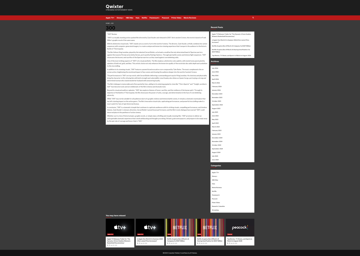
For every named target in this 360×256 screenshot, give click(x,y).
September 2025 (217, 105)
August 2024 (216, 152)
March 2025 (216, 127)
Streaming (215, 210)
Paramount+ (155, 18)
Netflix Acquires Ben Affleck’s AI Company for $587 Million (231, 46)
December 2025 (217, 94)
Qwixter (114, 6)
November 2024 (217, 141)
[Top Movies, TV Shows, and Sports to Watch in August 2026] (240, 228)
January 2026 (216, 90)
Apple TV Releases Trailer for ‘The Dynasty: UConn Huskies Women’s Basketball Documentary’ (231, 35)
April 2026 (215, 79)
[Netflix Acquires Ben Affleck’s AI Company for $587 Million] (180, 228)
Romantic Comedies (218, 206)
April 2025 (215, 123)
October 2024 (216, 145)
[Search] (253, 17)
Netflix (144, 18)
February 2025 (217, 130)
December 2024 (217, 138)
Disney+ (120, 18)
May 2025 (215, 119)
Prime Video (176, 18)
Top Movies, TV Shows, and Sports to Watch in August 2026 (231, 55)
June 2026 (215, 72)
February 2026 (217, 86)
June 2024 (215, 160)
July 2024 (215, 156)
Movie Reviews (190, 18)
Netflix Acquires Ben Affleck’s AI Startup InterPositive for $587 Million (231, 51)
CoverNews (184, 253)
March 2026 (216, 83)
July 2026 (215, 68)
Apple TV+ (110, 18)
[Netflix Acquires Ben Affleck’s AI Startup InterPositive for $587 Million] (210, 228)
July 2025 (215, 112)
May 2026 (215, 75)
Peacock (165, 18)
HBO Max (129, 18)
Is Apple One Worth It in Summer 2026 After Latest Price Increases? (230, 41)
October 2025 (216, 101)
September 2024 (217, 149)
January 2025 (216, 134)
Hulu (137, 18)
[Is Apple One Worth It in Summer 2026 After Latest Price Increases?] (150, 228)
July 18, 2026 (114, 245)
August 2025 (216, 108)
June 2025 (215, 116)
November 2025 (217, 97)
